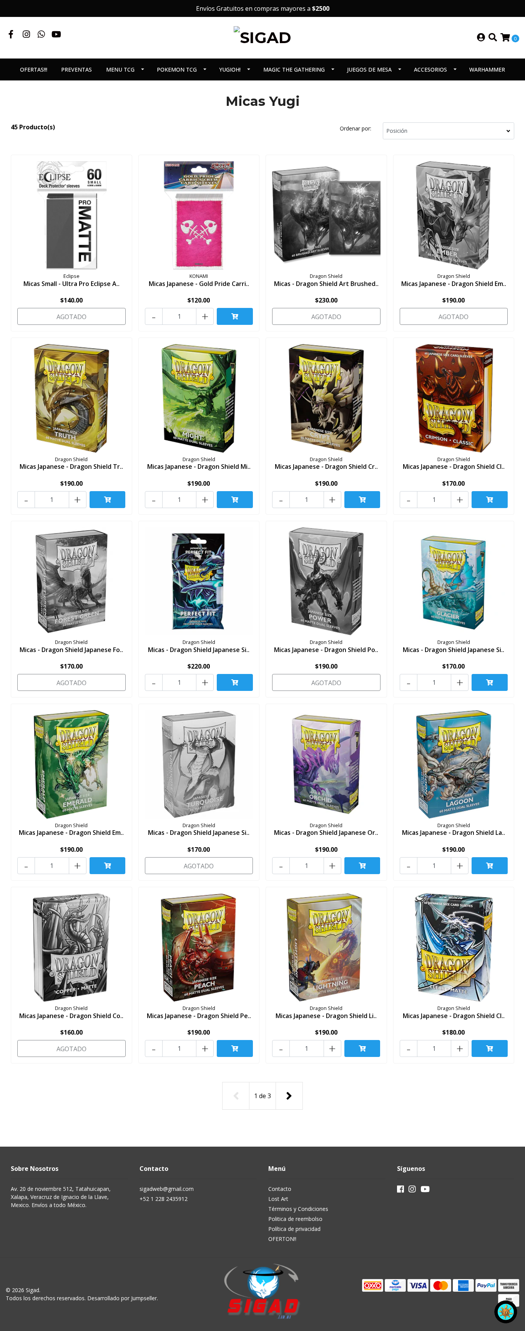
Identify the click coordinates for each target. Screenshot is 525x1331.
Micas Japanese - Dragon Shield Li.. (326, 1016)
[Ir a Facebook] (11, 35)
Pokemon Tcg (177, 69)
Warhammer (487, 69)
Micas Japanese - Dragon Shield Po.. (326, 649)
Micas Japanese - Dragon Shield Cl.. (454, 466)
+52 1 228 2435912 (164, 1198)
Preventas (76, 69)
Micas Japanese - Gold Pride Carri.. (199, 283)
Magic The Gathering (294, 69)
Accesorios (430, 69)
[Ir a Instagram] (26, 35)
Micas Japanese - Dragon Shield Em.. (453, 283)
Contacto (279, 1188)
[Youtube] (56, 35)
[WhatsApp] (41, 35)
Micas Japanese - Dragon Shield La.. (453, 832)
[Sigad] (262, 37)
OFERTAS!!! (33, 69)
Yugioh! (230, 69)
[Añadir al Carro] (235, 316)
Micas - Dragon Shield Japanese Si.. (198, 649)
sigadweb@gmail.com (167, 1188)
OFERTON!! (282, 1238)
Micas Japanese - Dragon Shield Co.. (71, 1016)
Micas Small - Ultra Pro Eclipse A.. (71, 283)
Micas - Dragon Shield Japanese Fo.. (71, 649)
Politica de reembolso (295, 1218)
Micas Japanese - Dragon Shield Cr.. (326, 466)
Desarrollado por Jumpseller (122, 1298)
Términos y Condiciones (298, 1208)
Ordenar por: (355, 128)
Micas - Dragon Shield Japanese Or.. (326, 832)
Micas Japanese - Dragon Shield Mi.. (199, 466)
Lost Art (278, 1198)
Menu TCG (120, 69)
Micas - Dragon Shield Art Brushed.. (326, 283)
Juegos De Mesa (369, 69)
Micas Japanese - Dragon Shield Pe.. (199, 1016)
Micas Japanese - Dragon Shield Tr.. (71, 466)
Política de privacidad (294, 1228)
